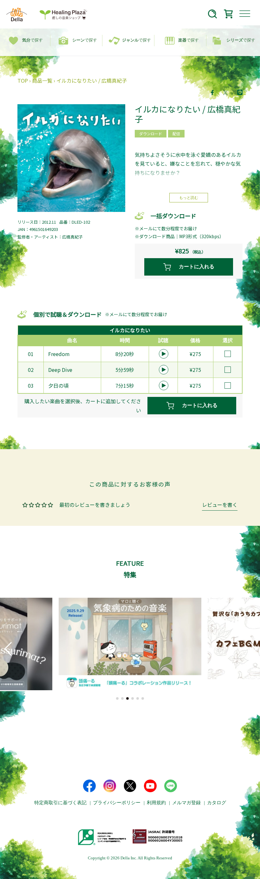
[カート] (228, 15)
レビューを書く (219, 505)
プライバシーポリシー (116, 802)
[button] (117, 698)
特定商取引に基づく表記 (60, 802)
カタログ (216, 802)
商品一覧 (42, 80)
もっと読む (188, 197)
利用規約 (156, 802)
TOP (22, 80)
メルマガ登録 (186, 802)
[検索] (212, 15)
